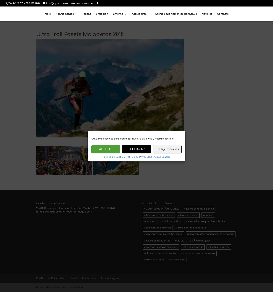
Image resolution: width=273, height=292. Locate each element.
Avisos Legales (162, 157)
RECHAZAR (136, 149)
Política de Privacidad (139, 157)
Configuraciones (167, 149)
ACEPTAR (105, 149)
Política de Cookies (114, 157)
